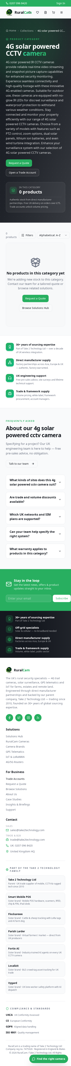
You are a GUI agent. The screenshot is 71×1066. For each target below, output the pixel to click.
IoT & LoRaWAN (15, 757)
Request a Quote (19, 163)
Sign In (60, 3)
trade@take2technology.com (27, 839)
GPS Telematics (15, 751)
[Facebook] (9, 717)
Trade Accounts (15, 779)
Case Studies (13, 799)
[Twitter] (19, 717)
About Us (11, 794)
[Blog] (38, 717)
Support (11, 809)
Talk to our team (19, 463)
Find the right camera (51, 1059)
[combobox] (53, 235)
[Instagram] (28, 717)
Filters (29, 235)
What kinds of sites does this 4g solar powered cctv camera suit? (33, 482)
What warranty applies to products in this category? (29, 551)
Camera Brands (15, 746)
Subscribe (62, 598)
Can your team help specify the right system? (32, 534)
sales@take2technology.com (27, 830)
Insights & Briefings (18, 804)
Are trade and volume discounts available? (33, 499)
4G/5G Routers (14, 762)
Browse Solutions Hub (35, 308)
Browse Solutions (16, 789)
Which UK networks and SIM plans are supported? (30, 516)
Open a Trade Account (22, 172)
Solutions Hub (14, 736)
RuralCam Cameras (17, 741)
